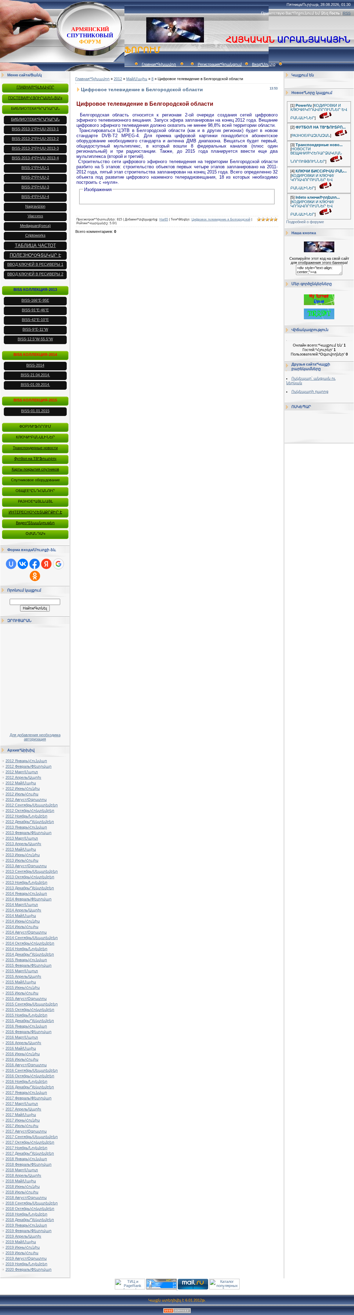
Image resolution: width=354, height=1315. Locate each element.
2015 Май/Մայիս (21, 982)
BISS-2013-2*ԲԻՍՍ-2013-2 (35, 138)
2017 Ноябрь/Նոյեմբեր (26, 1148)
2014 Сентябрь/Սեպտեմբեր (32, 938)
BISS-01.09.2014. (35, 384)
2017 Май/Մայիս (21, 1115)
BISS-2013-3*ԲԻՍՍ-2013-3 (35, 148)
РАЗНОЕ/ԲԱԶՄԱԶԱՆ (310, 135)
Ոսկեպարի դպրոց (309, 391)
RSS (347, 13)
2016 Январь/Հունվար (26, 1026)
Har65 (163, 219)
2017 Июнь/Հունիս (23, 1120)
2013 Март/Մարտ (22, 838)
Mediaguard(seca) (35, 226)
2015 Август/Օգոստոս (26, 998)
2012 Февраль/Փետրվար (29, 766)
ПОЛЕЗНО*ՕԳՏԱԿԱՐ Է (35, 255)
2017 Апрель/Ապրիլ (23, 1109)
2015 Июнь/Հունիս (23, 987)
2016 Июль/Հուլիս (22, 1059)
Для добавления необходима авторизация (35, 737)
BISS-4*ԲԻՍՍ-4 (35, 197)
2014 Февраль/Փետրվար (29, 899)
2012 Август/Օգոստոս (26, 799)
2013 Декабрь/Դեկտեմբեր (30, 888)
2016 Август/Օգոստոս (26, 1065)
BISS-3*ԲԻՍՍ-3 (35, 187)
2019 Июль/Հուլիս (22, 1253)
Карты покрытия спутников (35, 469)
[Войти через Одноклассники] (35, 576)
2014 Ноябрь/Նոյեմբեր (26, 949)
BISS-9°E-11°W (35, 329)
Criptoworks (35, 235)
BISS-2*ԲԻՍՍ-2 (35, 177)
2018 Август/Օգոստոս (26, 1197)
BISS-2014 (35, 365)
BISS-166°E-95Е (35, 300)
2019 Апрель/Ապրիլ (23, 1236)
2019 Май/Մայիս (21, 1242)
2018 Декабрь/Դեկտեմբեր (30, 1220)
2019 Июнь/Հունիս (23, 1247)
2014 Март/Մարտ (22, 904)
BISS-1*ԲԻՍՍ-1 (35, 167)
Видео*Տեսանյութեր (35, 523)
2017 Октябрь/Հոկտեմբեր (30, 1142)
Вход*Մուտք (264, 64)
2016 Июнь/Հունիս (23, 1054)
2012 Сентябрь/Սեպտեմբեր (32, 805)
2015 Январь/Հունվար (26, 960)
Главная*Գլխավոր (159, 64)
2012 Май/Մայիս (21, 783)
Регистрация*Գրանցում (220, 64)
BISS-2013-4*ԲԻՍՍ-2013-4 (35, 158)
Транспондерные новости (35, 448)
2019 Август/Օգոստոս (26, 1258)
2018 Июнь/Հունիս (23, 1186)
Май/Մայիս (136, 79)
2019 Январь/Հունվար (26, 1225)
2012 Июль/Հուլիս (22, 794)
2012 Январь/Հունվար (26, 761)
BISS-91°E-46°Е (35, 310)
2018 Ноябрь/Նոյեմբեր (26, 1214)
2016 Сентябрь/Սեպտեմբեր (32, 1070)
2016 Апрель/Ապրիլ (23, 1043)
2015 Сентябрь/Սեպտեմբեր (32, 1004)
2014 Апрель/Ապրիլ (23, 910)
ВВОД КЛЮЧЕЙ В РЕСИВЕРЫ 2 (35, 274)
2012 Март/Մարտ (22, 772)
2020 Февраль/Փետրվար (29, 1269)
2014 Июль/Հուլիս (22, 927)
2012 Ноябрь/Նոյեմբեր (26, 816)
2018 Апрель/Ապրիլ (23, 1175)
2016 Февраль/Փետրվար (29, 1032)
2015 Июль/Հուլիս (22, 993)
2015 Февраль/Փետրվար (29, 965)
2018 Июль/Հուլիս (22, 1192)
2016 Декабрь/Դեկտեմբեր (30, 1087)
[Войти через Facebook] (34, 564)
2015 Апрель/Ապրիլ (23, 976)
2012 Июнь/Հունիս (23, 788)
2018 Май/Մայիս (21, 1181)
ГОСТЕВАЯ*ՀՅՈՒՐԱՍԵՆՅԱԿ (35, 98)
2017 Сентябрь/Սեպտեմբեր (32, 1137)
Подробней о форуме (305, 222)
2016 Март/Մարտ (22, 1037)
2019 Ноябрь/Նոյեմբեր (26, 1264)
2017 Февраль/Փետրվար (29, 1098)
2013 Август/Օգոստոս (26, 866)
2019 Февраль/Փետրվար (29, 1231)
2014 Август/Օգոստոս (26, 932)
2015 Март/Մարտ (22, 971)
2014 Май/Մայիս (21, 916)
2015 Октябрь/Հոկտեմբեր (30, 1009)
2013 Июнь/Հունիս (23, 855)
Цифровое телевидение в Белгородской (221, 219)
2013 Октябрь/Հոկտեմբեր (30, 877)
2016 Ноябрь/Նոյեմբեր (26, 1081)
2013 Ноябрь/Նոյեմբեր (26, 882)
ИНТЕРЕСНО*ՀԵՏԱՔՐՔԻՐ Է (35, 512)
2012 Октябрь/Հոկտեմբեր (30, 810)
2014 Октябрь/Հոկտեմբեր (30, 943)
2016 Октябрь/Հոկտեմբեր (30, 1076)
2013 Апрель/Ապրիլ (23, 844)
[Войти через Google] (58, 563)
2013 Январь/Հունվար (26, 827)
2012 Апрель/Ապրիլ (23, 777)
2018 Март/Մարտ (22, 1170)
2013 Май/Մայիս (21, 849)
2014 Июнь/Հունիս (23, 921)
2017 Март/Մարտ (22, 1103)
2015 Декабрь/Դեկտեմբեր (30, 1021)
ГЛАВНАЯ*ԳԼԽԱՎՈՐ (35, 87)
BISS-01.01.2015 (35, 411)
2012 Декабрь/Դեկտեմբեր (30, 822)
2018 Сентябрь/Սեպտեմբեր (32, 1203)
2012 (118, 79)
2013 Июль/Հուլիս (22, 860)
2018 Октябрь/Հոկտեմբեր (30, 1209)
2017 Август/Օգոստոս (26, 1131)
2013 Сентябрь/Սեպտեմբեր (32, 871)
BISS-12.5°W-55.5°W (35, 339)
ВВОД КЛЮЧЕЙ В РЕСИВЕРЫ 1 (35, 264)
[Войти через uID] (11, 564)
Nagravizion (35, 206)
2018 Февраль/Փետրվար (29, 1164)
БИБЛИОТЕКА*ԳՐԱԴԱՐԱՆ (35, 119)
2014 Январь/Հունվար (26, 893)
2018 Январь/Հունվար (26, 1159)
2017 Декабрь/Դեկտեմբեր (30, 1153)
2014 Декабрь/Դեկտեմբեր (30, 954)
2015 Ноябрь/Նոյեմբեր (26, 1015)
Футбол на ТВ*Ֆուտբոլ (35, 458)
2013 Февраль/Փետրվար (29, 833)
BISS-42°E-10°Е (35, 320)
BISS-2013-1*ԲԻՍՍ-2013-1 (35, 129)
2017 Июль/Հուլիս (22, 1126)
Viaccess (35, 216)
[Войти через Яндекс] (46, 564)
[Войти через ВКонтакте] (23, 564)
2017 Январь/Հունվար (26, 1092)
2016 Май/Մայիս (21, 1048)
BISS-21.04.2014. (35, 375)
